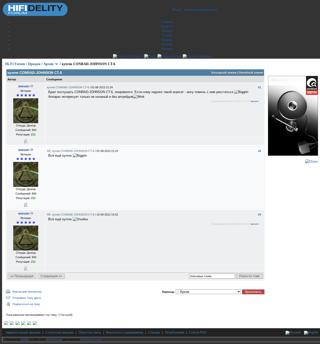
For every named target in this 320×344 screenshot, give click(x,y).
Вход (177, 9)
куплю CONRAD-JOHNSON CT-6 (68, 87)
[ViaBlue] (18, 324)
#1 (259, 87)
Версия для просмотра (27, 291)
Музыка (167, 40)
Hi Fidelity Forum (91, 339)
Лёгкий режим (174, 332)
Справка (154, 332)
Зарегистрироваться (200, 9)
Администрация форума (23, 332)
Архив (49, 64)
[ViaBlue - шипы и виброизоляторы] (29, 324)
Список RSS (197, 332)
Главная (167, 22)
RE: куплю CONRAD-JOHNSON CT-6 (71, 150)
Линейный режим (251, 72)
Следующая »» (51, 276)
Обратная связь (89, 332)
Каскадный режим (224, 72)
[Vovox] (35, 324)
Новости (167, 26)
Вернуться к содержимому (124, 332)
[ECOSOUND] (23, 324)
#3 (259, 214)
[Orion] (311, 161)
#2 (259, 150)
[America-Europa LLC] (12, 324)
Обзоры (167, 31)
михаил (24, 86)
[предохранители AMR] (6, 324)
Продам (34, 64)
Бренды (167, 44)
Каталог (167, 49)
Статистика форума (59, 332)
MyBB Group (54, 339)
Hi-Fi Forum (15, 64)
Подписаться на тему (26, 304)
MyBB (24, 339)
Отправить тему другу (26, 297)
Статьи (167, 35)
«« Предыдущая (22, 276)
